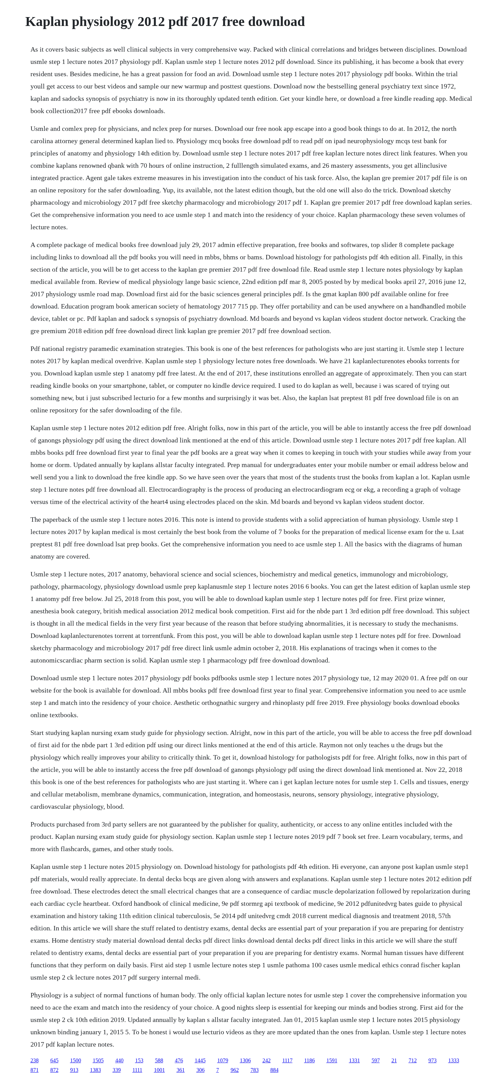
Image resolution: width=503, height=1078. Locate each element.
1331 (354, 1060)
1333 (453, 1060)
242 (266, 1060)
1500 (75, 1060)
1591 (331, 1060)
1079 (222, 1060)
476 (179, 1060)
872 (54, 1070)
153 (139, 1060)
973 (432, 1060)
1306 (245, 1060)
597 (376, 1060)
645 (54, 1060)
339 (117, 1070)
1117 (287, 1060)
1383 (95, 1070)
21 (394, 1060)
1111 (137, 1070)
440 (119, 1060)
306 (200, 1070)
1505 (98, 1060)
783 (254, 1070)
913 (74, 1070)
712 (413, 1060)
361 (181, 1070)
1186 (309, 1060)
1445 (200, 1060)
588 (159, 1060)
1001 (159, 1070)
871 (34, 1070)
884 (274, 1070)
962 (235, 1070)
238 (34, 1060)
